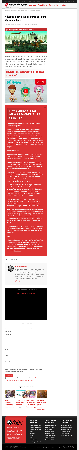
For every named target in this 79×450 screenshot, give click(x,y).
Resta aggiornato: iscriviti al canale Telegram (21, 30)
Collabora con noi (37, 447)
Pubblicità (60, 447)
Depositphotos (18, 446)
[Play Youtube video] (26, 91)
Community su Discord (66, 429)
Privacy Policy (46, 447)
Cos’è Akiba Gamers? (9, 1)
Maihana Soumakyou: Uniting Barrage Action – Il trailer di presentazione (9, 404)
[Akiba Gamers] (16, 6)
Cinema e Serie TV (49, 440)
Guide (31, 437)
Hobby (58, 5)
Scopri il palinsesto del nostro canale (26, 293)
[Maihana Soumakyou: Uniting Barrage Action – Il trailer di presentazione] (10, 398)
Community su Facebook (66, 427)
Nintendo (31, 24)
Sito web (7, 362)
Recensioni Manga (49, 433)
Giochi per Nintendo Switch (36, 429)
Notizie (18, 10)
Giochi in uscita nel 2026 (47, 1)
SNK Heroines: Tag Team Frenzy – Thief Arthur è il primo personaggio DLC (31, 404)
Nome (6, 349)
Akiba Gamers (7, 10)
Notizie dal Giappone (50, 427)
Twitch (64, 5)
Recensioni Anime (49, 431)
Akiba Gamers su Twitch (66, 425)
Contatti (29, 1)
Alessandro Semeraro (10, 24)
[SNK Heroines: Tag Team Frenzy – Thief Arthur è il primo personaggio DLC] (31, 398)
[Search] (17, 8)
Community (17, 1)
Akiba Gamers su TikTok (66, 435)
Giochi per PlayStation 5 (35, 427)
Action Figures (48, 429)
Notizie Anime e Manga (50, 425)
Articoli (31, 435)
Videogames (32, 5)
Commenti (25, 24)
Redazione (24, 1)
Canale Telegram (65, 433)
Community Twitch (65, 431)
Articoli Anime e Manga (50, 435)
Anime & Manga (42, 5)
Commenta (8, 334)
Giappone (52, 5)
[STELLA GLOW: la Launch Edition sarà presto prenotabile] (21, 398)
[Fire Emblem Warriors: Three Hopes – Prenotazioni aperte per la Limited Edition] (42, 398)
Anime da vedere (36, 1)
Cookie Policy (53, 447)
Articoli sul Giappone (50, 437)
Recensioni (32, 433)
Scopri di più (17, 251)
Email (6, 356)
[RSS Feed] (59, 1)
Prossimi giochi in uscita (35, 442)
